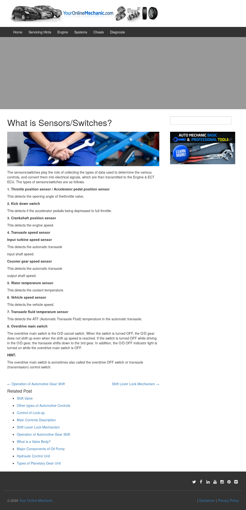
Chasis (98, 32)
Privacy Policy (228, 500)
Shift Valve (25, 398)
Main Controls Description (36, 419)
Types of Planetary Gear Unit (39, 463)
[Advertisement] (123, 73)
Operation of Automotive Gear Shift (36, 383)
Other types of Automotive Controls (43, 405)
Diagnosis (117, 32)
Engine (62, 32)
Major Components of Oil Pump (41, 448)
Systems (80, 32)
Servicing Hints (40, 32)
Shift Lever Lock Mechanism (135, 383)
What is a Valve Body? (34, 441)
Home (17, 32)
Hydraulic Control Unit (33, 455)
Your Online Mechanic (36, 500)
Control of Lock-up (31, 412)
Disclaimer (207, 500)
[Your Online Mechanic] (84, 13)
